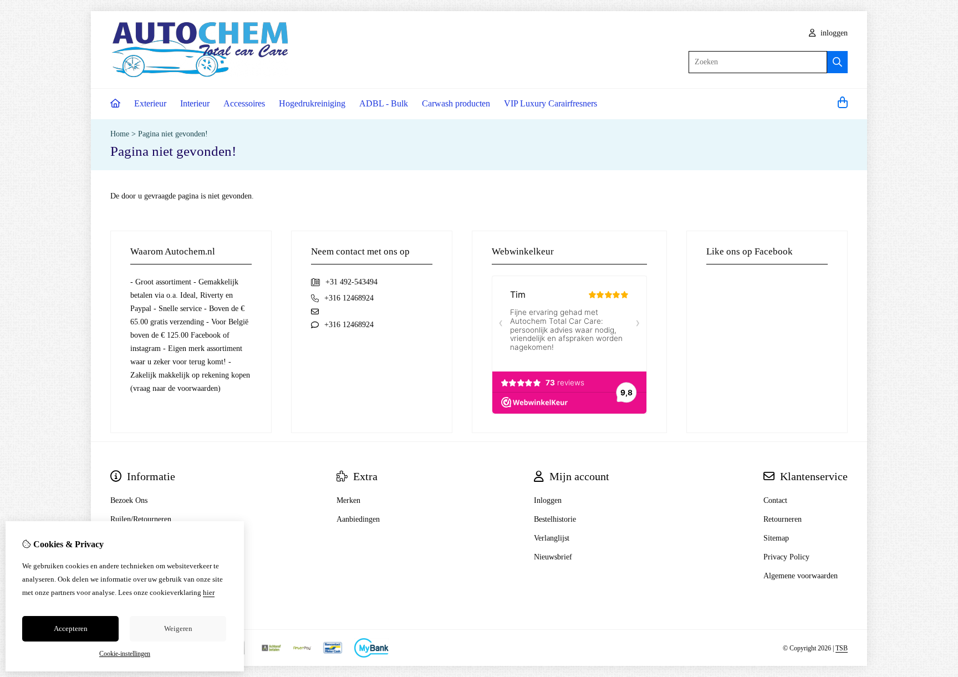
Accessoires (244, 103)
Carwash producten (456, 103)
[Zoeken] (837, 62)
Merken (348, 500)
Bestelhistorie (555, 519)
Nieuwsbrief (553, 557)
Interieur (195, 103)
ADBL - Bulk (383, 103)
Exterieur (150, 103)
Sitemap (776, 538)
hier (209, 592)
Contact (775, 500)
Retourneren (782, 519)
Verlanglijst (551, 538)
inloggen (833, 33)
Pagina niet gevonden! (173, 134)
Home (119, 134)
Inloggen (548, 500)
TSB (841, 648)
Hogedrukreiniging (312, 103)
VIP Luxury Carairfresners (550, 103)
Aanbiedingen (358, 519)
